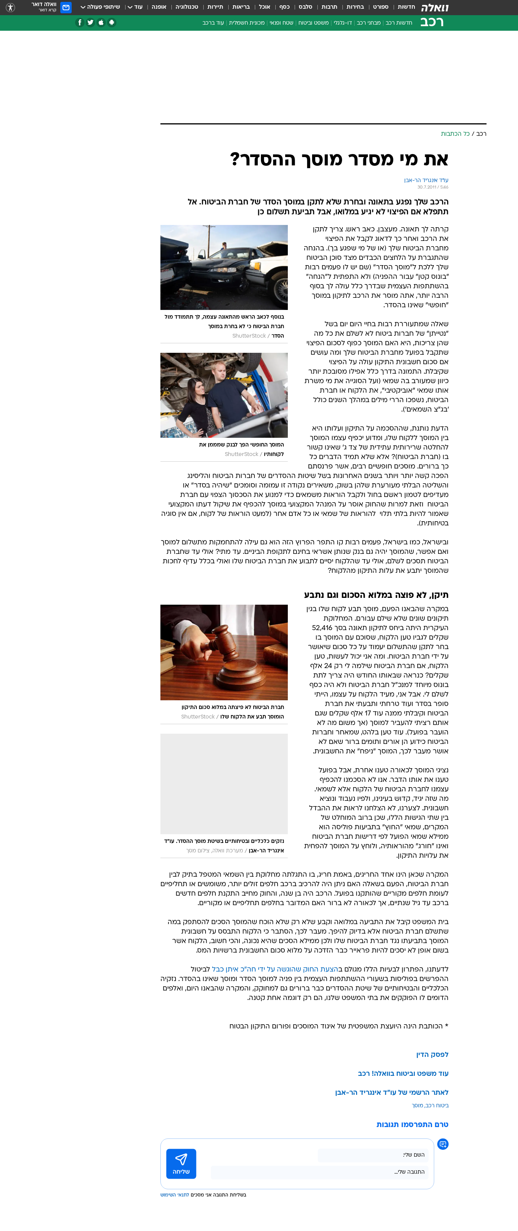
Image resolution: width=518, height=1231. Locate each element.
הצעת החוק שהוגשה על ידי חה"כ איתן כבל (275, 969)
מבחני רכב (369, 23)
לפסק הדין (432, 1055)
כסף (284, 7)
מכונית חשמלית (247, 23)
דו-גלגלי (343, 23)
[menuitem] (402, 7)
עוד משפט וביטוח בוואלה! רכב (403, 1074)
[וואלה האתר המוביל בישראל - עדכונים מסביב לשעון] (435, 7)
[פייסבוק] (80, 22)
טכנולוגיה (187, 7)
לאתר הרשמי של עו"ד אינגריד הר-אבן (392, 1093)
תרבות (329, 7)
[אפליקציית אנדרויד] (111, 22)
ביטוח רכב (437, 1106)
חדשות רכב (399, 23)
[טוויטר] (90, 22)
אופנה (159, 7)
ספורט (381, 7)
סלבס (305, 7)
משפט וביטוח (313, 23)
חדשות (406, 7)
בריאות (241, 7)
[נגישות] (10, 8)
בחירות (355, 7)
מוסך (417, 1106)
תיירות (215, 7)
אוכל (264, 7)
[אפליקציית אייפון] (101, 22)
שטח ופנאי (282, 23)
